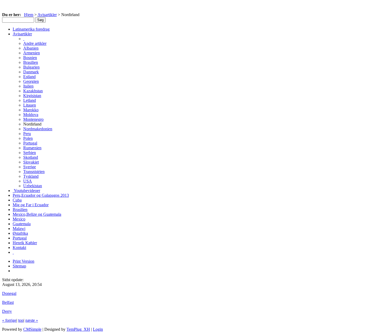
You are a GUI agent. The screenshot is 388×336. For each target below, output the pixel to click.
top (20, 320)
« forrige (9, 320)
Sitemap (19, 266)
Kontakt (19, 247)
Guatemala (22, 224)
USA (27, 181)
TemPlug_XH (78, 329)
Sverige (29, 167)
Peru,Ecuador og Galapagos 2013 (41, 195)
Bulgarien (31, 67)
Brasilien (30, 62)
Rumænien (32, 148)
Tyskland (31, 176)
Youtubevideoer (26, 190)
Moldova (30, 114)
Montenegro (33, 119)
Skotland (30, 157)
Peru (27, 133)
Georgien (31, 81)
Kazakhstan (33, 91)
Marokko (31, 110)
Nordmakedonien (37, 129)
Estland (29, 76)
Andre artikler (34, 43)
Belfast (8, 302)
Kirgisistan (32, 95)
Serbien (29, 152)
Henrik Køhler (25, 243)
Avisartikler (47, 14)
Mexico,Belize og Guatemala (37, 214)
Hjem (28, 14)
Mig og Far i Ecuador (31, 205)
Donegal (9, 293)
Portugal (30, 143)
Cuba (17, 200)
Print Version (23, 261)
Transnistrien (34, 171)
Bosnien (30, 57)
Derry (7, 311)
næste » (31, 320)
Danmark (31, 72)
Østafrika (20, 233)
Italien (28, 86)
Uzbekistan (32, 186)
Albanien (31, 48)
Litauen (29, 105)
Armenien (31, 53)
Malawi (19, 228)
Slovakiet (31, 162)
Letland (29, 100)
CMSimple (32, 329)
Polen (28, 138)
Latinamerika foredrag (31, 29)
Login (98, 329)
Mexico (19, 219)
